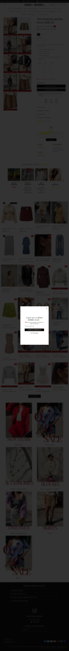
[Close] (47, 308)
